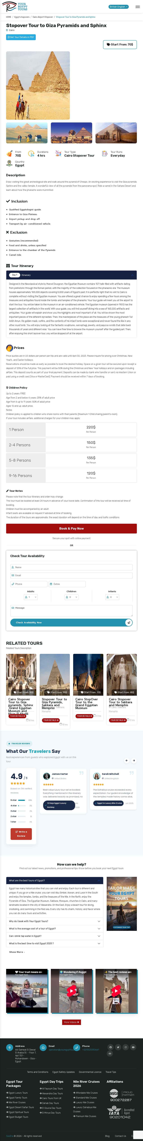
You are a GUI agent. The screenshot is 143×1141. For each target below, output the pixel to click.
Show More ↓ (17, 952)
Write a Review (22, 833)
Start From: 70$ (121, 44)
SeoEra (9, 1136)
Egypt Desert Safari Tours (21, 1107)
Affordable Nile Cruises (86, 1092)
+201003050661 (90, 1049)
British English (118, 6)
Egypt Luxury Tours (18, 1092)
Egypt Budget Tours (18, 1117)
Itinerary (21, 275)
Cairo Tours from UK (51, 1098)
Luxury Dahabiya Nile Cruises (84, 1109)
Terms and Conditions (37, 1072)
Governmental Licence (90, 1072)
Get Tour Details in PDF (21, 37)
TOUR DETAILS (16, 716)
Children (71, 591)
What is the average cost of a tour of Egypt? (32, 928)
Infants (112, 591)
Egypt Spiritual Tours (18, 1112)
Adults (30, 591)
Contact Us (120, 1136)
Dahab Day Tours (50, 1103)
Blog (107, 1136)
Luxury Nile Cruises (84, 1102)
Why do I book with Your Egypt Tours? (28, 921)
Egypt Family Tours (17, 1097)
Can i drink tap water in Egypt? (25, 936)
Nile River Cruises (17, 1102)
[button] (127, 760)
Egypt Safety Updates (64, 1072)
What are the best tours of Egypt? (27, 880)
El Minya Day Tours (51, 1112)
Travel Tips (111, 1072)
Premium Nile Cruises (85, 1116)
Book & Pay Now (71, 528)
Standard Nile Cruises (86, 1097)
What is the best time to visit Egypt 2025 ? (31, 943)
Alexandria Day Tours (52, 1093)
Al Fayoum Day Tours (52, 1088)
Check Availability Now (29, 622)
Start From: (25, 692)
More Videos (70, 1022)
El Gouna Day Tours (51, 1108)
